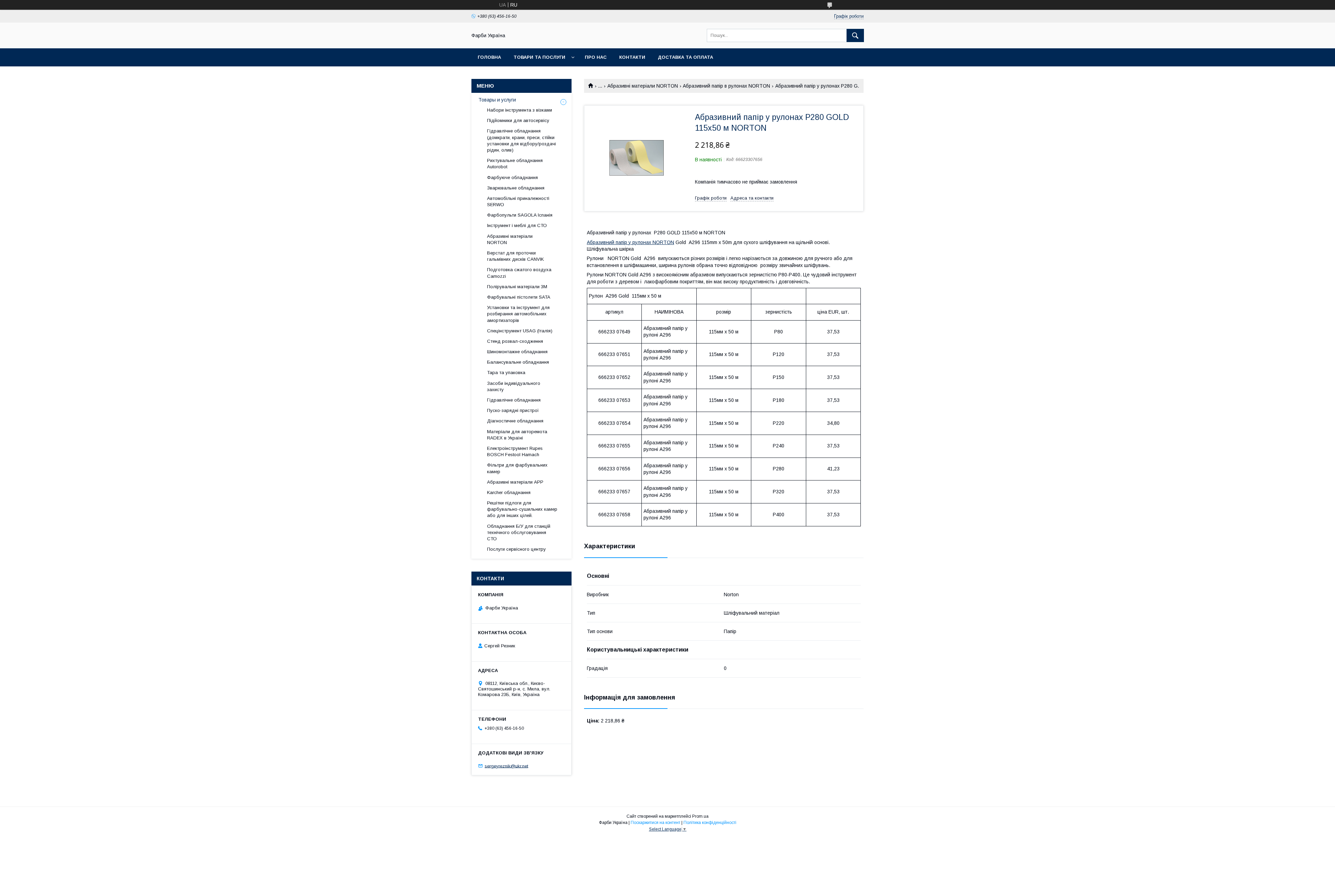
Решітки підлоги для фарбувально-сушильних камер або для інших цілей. (522, 509)
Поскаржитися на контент (655, 822)
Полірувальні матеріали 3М (517, 286)
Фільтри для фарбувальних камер (517, 468)
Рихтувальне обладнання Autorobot (515, 163)
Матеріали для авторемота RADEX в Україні (517, 434)
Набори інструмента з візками (519, 110)
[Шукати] (855, 35)
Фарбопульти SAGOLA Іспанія (519, 215)
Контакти (632, 57)
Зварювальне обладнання (515, 188)
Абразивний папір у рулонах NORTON (630, 242)
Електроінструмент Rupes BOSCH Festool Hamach (515, 451)
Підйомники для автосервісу (518, 120)
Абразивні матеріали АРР (515, 482)
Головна (489, 57)
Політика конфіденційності (709, 822)
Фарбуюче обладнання (512, 177)
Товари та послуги (539, 57)
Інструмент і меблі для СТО (517, 225)
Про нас (596, 57)
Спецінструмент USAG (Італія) (519, 330)
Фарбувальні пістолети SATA (518, 297)
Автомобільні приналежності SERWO (518, 201)
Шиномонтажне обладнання (517, 351)
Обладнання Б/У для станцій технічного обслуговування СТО (518, 532)
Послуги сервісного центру (516, 549)
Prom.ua (700, 816)
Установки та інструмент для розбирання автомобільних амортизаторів (518, 314)
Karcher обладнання (509, 492)
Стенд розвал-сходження (515, 341)
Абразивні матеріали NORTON (642, 86)
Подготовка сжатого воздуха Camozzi (519, 272)
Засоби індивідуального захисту (513, 386)
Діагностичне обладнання (515, 420)
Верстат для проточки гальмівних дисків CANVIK (515, 256)
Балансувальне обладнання (518, 362)
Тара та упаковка (506, 372)
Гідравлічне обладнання (514, 400)
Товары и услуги (497, 100)
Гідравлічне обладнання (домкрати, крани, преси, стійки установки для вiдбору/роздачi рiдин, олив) (521, 140)
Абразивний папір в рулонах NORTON (726, 86)
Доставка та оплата (685, 57)
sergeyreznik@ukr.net (506, 765)
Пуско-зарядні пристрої (513, 410)
